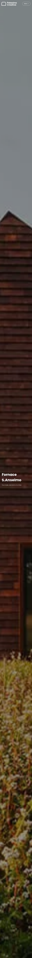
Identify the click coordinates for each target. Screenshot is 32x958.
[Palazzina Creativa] (9, 4)
